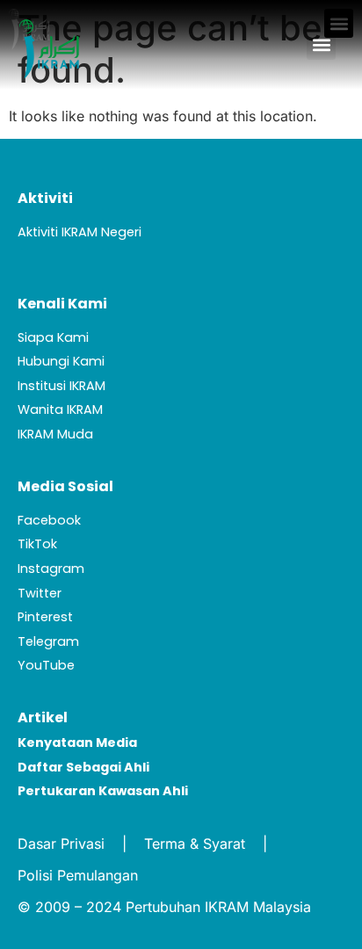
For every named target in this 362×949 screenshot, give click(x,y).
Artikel (43, 717)
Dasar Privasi (61, 843)
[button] (321, 45)
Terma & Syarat (194, 843)
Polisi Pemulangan (78, 875)
